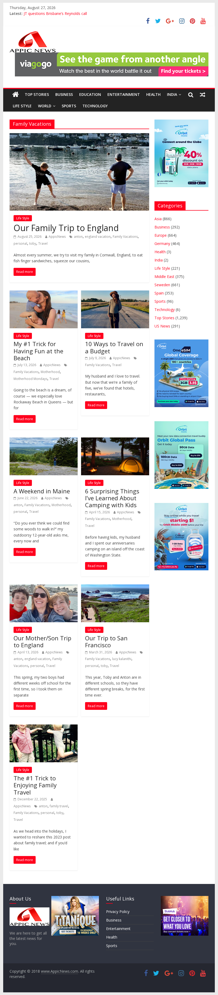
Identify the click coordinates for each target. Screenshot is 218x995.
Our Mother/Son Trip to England (42, 641)
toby (32, 243)
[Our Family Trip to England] (79, 136)
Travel (43, 243)
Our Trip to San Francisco (106, 641)
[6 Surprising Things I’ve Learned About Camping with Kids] (115, 441)
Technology (95, 105)
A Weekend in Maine (42, 491)
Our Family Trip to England (66, 228)
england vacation (98, 236)
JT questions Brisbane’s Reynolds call (55, 14)
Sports (69, 105)
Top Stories (37, 94)
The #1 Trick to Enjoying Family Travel (35, 785)
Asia (158, 218)
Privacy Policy (117, 911)
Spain (159, 293)
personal (20, 243)
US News (162, 326)
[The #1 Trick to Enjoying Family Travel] (44, 728)
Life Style (22, 105)
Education (90, 94)
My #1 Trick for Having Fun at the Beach (38, 351)
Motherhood (50, 372)
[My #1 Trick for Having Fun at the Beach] (44, 294)
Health (153, 94)
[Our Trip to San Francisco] (115, 588)
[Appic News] (16, 94)
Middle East (164, 276)
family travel (59, 806)
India (172, 94)
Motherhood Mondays (30, 378)
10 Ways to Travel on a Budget (114, 347)
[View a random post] (202, 94)
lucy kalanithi (121, 659)
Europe (160, 235)
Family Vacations (125, 236)
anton (78, 236)
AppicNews (57, 236)
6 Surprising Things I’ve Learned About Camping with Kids (112, 498)
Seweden (162, 284)
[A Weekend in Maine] (44, 441)
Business (64, 94)
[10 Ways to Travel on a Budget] (115, 294)
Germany (162, 243)
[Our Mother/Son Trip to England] (44, 588)
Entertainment (123, 94)
